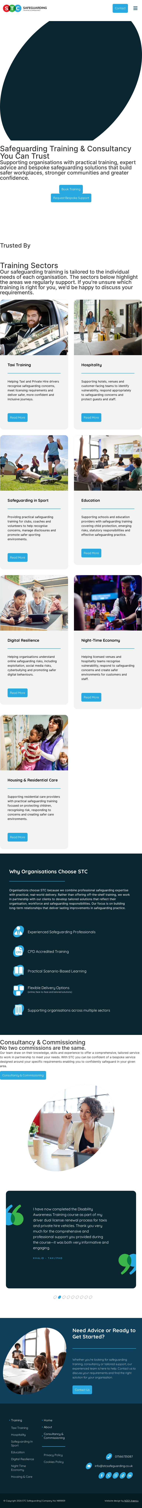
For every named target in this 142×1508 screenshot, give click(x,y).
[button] (135, 8)
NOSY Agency (131, 1500)
